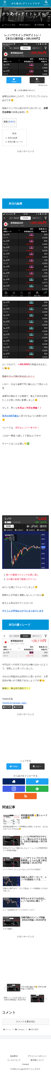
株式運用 (8, 707)
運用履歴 (19, 707)
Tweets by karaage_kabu (14, 703)
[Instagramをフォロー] (14, 789)
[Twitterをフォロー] (37, 781)
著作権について (37, 1060)
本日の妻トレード (15, 142)
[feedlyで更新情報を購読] (37, 789)
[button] (45, 557)
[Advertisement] (25, 172)
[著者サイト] (14, 781)
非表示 (12, 122)
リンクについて (14, 1060)
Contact (25, 1064)
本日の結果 (12, 138)
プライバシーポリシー (37, 1056)
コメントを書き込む (25, 1021)
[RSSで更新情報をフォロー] (25, 796)
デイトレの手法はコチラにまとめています (23, 611)
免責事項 (14, 1056)
